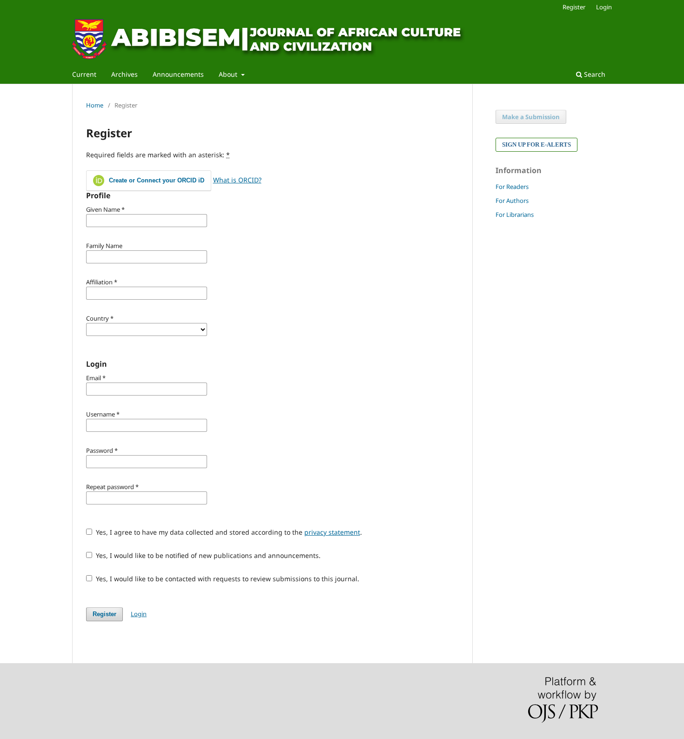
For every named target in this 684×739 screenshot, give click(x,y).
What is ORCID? (237, 179)
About (229, 74)
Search (593, 74)
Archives (124, 74)
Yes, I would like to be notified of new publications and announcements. (207, 555)
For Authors (512, 200)
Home (94, 105)
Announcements (178, 74)
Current (84, 74)
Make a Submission (531, 117)
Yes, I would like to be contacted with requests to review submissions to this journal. (226, 578)
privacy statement (332, 532)
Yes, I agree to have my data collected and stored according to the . (228, 532)
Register (574, 7)
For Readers (512, 186)
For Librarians (515, 214)
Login (604, 7)
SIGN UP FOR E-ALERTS (536, 144)
